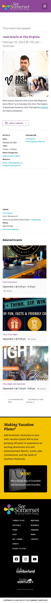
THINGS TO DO (18, 520)
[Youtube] (34, 559)
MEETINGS (35, 520)
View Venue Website (11, 229)
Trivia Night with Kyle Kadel (14, 384)
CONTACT (35, 539)
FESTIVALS (16, 525)
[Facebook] (16, 559)
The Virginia (30, 139)
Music (18, 156)
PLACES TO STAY (19, 548)
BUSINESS (35, 525)
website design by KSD (25, 589)
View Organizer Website (35, 141)
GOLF (14, 534)
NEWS (33, 534)
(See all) (9, 291)
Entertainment (9, 156)
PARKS (15, 530)
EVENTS (15, 544)
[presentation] (24, 261)
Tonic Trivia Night (10, 334)
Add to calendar (16, 123)
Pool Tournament (10, 282)
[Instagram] (25, 559)
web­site (44, 107)
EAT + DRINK (17, 539)
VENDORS (35, 530)
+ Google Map (35, 219)
